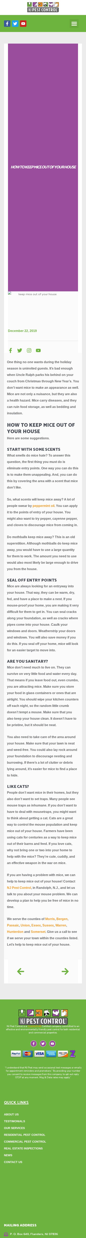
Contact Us (13, 1162)
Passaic (13, 925)
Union (25, 925)
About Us (11, 1114)
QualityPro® (35, 1026)
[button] (74, 23)
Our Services (14, 1128)
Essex (36, 925)
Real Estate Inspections (23, 1148)
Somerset (38, 931)
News (8, 1155)
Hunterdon (15, 931)
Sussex (48, 925)
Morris (50, 919)
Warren (60, 925)
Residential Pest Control (24, 1134)
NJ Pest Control (19, 887)
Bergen (62, 919)
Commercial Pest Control (25, 1141)
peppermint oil (43, 506)
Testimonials (14, 1121)
